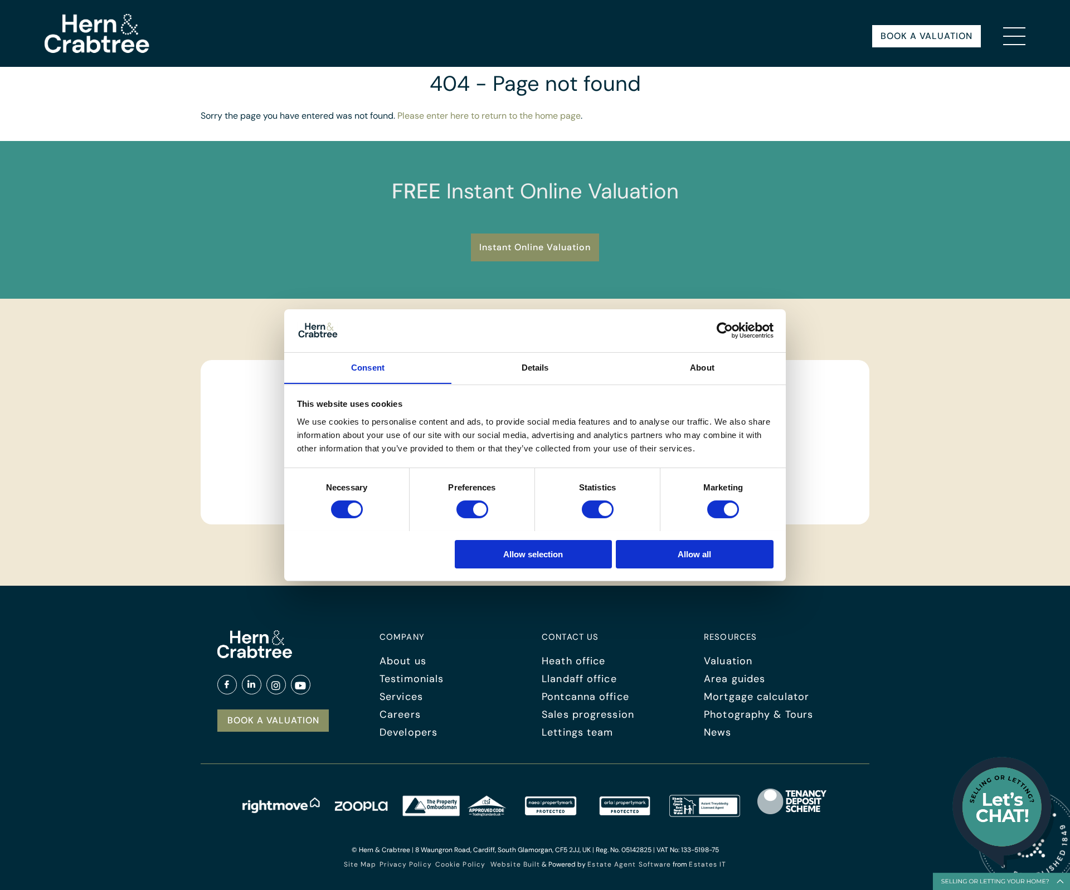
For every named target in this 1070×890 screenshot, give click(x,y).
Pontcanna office (585, 696)
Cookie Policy (460, 864)
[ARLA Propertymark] (625, 813)
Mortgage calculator (756, 696)
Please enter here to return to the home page (489, 115)
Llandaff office (579, 678)
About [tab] (702, 367)
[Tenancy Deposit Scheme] (792, 813)
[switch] (472, 509)
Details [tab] (535, 367)
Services (401, 696)
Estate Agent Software (629, 864)
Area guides (734, 678)
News (717, 732)
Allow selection (533, 553)
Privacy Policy (405, 864)
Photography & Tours (758, 714)
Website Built (515, 864)
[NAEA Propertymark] (550, 813)
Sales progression (588, 714)
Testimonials (412, 678)
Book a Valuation (926, 36)
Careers (400, 714)
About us (403, 661)
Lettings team (577, 732)
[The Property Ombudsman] (454, 813)
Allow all (694, 553)
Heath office (573, 661)
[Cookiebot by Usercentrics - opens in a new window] (725, 330)
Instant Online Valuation (535, 247)
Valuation (728, 661)
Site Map (360, 864)
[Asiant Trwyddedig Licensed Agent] (705, 813)
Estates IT (707, 864)
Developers (408, 732)
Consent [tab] (368, 367)
